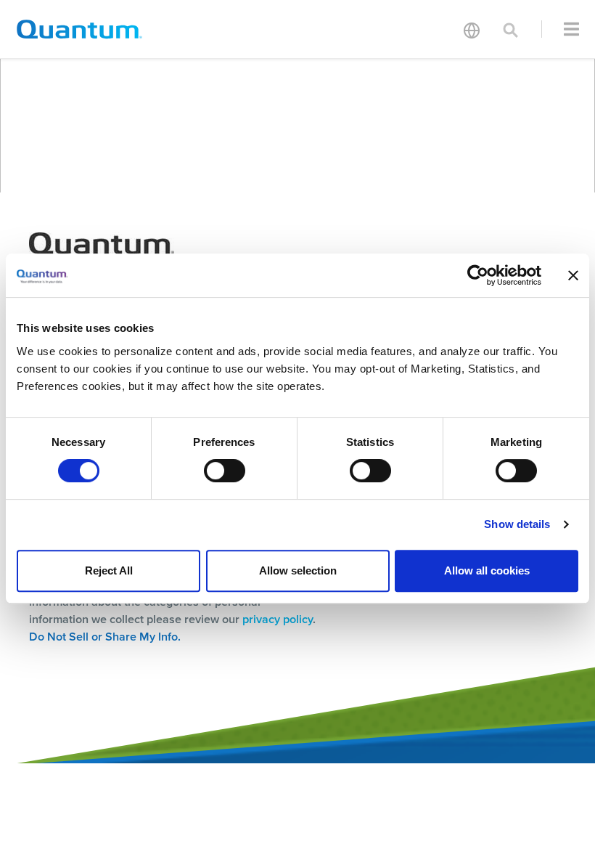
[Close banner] (573, 275)
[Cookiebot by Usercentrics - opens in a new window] (477, 275)
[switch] (224, 470)
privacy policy (277, 619)
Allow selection (298, 570)
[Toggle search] (511, 29)
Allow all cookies (487, 570)
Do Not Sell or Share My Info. (105, 636)
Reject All (109, 570)
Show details (517, 524)
